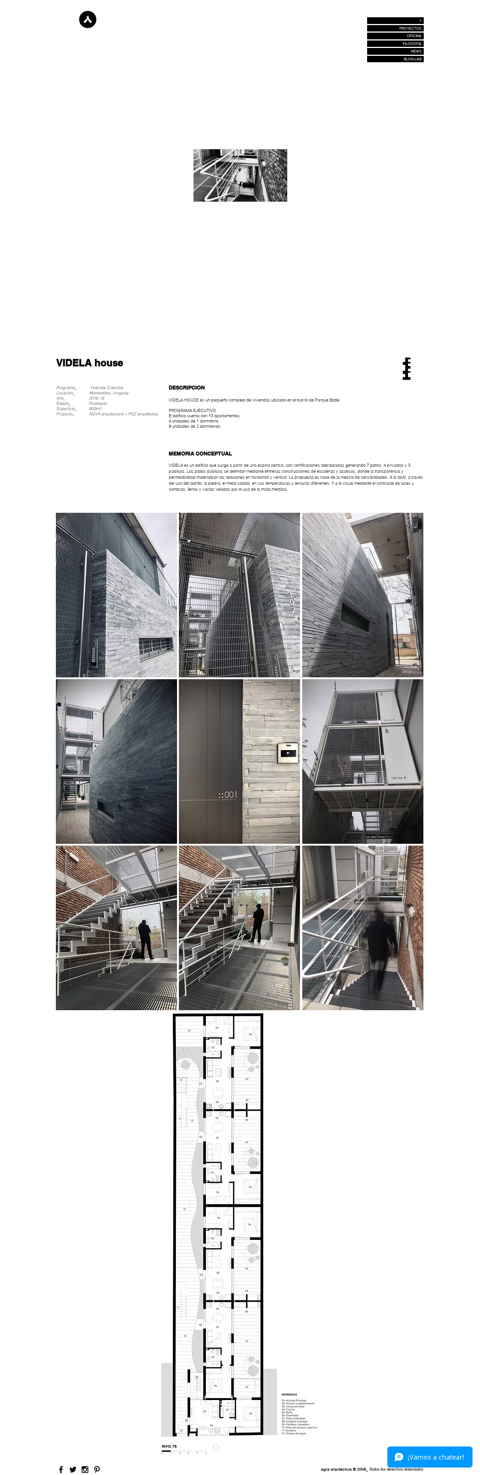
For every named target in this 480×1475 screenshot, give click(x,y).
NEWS (416, 51)
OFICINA (414, 36)
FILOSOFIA (412, 44)
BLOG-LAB (413, 59)
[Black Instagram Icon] (85, 1469)
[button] (116, 595)
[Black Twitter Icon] (73, 1469)
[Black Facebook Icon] (61, 1469)
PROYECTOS (410, 28)
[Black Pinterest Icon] (97, 1469)
